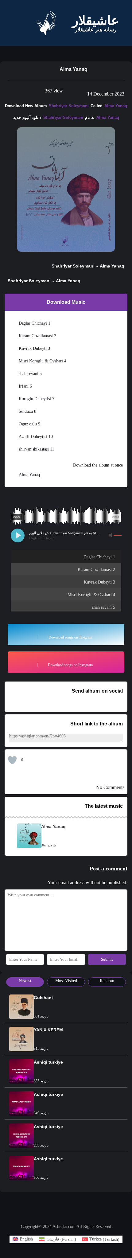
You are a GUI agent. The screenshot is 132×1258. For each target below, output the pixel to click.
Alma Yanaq (112, 105)
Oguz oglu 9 (32, 423)
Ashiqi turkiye (47, 1065)
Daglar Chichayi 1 (37, 323)
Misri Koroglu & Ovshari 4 (46, 360)
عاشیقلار (95, 20)
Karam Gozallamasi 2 (41, 335)
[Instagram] (69, 1216)
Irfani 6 (27, 386)
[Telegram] (63, 1216)
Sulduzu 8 (30, 411)
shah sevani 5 (34, 373)
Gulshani (42, 1000)
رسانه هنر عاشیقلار (96, 29)
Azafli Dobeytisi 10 (38, 436)
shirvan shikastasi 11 (41, 449)
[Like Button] (12, 760)
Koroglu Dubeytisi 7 (40, 398)
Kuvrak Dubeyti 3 (37, 348)
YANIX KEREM (47, 1032)
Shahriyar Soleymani (69, 105)
